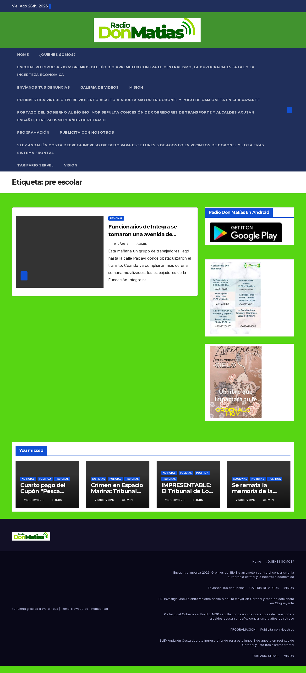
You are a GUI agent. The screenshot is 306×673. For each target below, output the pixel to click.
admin (142, 243)
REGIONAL (116, 218)
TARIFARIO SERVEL (35, 165)
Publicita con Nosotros (87, 132)
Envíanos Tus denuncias (43, 87)
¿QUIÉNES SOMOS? (57, 54)
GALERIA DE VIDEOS (99, 87)
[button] (281, 110)
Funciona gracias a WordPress (35, 608)
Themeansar (98, 608)
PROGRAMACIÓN (33, 132)
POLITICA (45, 478)
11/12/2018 (121, 243)
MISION (136, 87)
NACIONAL (240, 478)
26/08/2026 (34, 500)
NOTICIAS (28, 478)
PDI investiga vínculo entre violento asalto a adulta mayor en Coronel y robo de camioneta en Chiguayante (138, 100)
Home (23, 54)
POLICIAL (115, 478)
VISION (70, 165)
